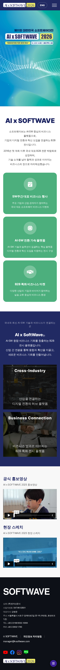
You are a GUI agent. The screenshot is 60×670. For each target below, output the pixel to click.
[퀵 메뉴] (53, 663)
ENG (42, 5)
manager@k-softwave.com (16, 641)
